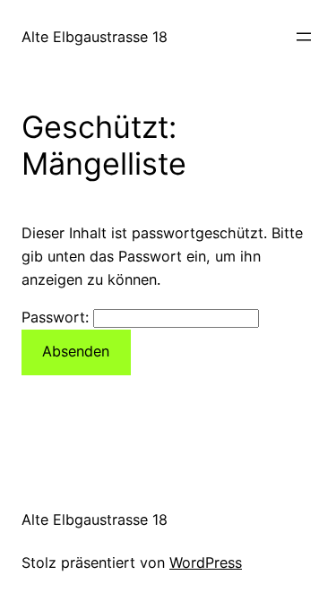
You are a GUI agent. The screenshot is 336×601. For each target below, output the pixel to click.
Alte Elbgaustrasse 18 (95, 37)
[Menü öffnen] (303, 36)
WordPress (205, 562)
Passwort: (57, 317)
